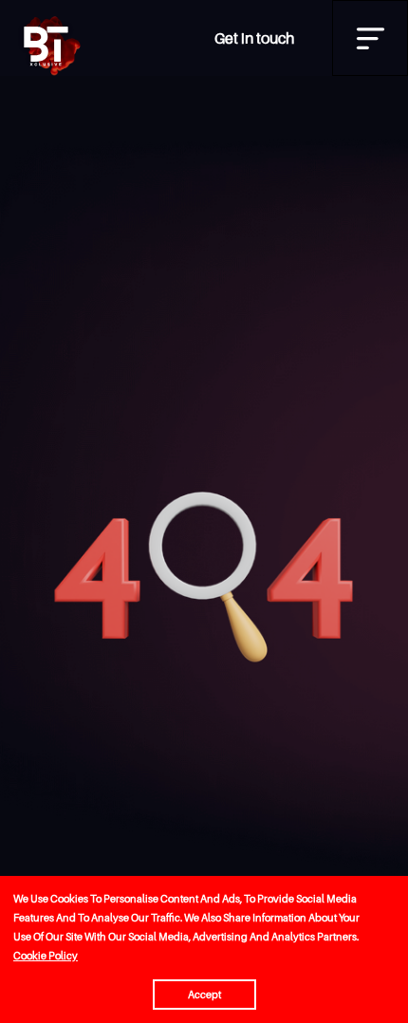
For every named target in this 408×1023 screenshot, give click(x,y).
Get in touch (254, 37)
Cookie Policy (45, 955)
